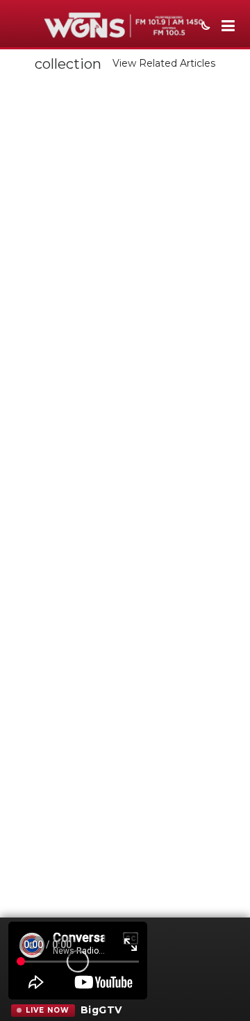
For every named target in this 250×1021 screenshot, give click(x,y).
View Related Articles (163, 63)
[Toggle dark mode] (204, 27)
